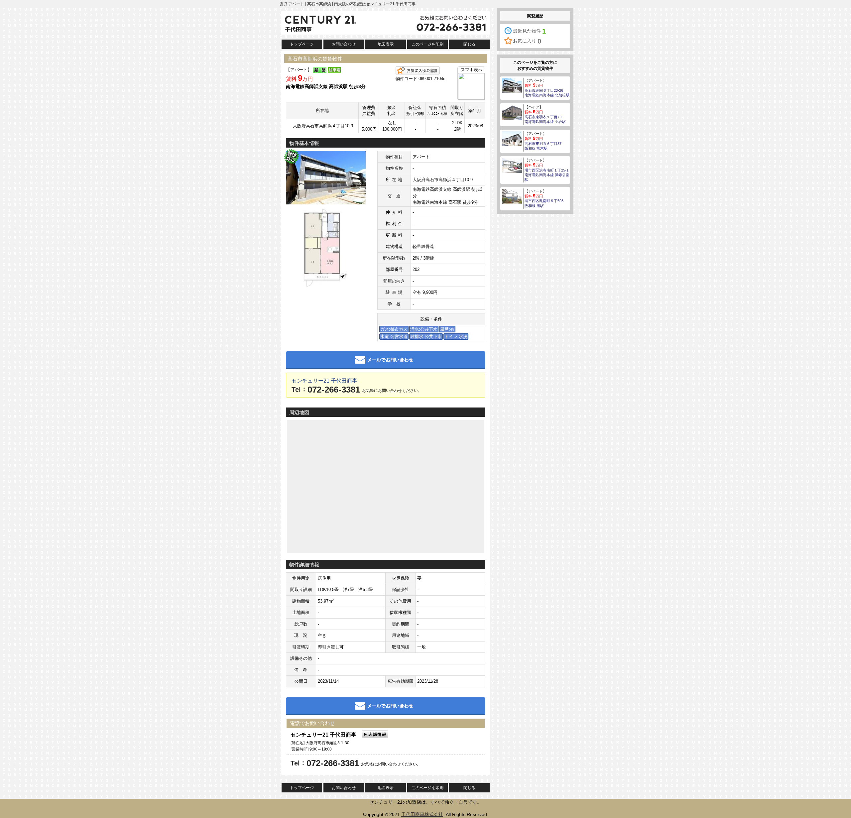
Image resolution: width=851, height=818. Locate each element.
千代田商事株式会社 (422, 814)
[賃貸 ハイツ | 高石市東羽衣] (512, 112)
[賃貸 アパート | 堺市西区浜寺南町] (512, 165)
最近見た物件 (529, 31)
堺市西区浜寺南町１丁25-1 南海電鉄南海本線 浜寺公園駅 (547, 175)
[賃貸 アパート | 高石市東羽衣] (512, 138)
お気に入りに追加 (418, 70)
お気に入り (527, 41)
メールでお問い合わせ (385, 360)
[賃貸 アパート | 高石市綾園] (512, 85)
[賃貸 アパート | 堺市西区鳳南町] (512, 196)
